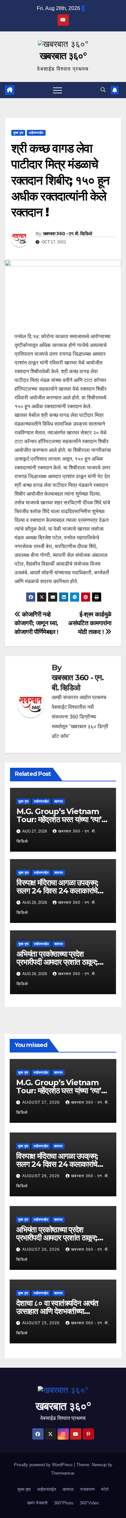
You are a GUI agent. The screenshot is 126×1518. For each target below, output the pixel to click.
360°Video (89, 1503)
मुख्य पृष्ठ (18, 132)
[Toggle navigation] (57, 90)
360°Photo (63, 1503)
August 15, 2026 (41, 1323)
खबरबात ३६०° (63, 56)
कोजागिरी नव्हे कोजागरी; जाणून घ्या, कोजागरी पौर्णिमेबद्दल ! (36, 623)
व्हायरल (58, 801)
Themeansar (62, 1473)
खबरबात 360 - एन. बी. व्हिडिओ (67, 233)
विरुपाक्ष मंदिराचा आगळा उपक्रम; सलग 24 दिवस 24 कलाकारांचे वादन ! (57, 890)
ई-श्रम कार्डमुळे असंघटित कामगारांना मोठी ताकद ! (89, 623)
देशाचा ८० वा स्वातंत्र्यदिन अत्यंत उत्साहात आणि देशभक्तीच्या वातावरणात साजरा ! (57, 1311)
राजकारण (87, 1489)
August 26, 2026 (41, 1176)
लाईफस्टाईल (36, 132)
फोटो (105, 1489)
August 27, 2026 (41, 1102)
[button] (103, 90)
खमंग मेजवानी (37, 1503)
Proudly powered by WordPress (44, 1464)
